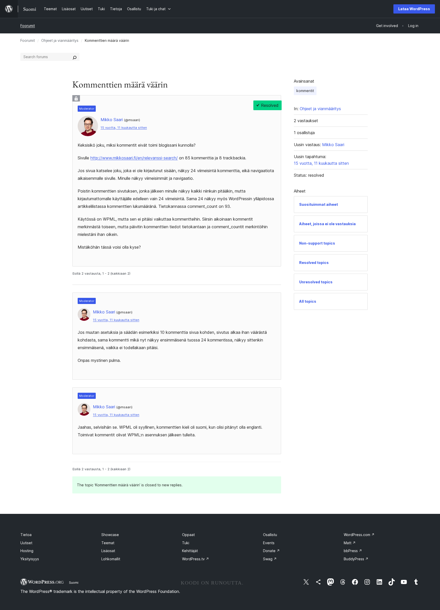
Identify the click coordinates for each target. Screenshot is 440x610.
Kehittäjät (190, 551)
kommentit (305, 90)
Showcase (110, 534)
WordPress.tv (195, 559)
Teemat (107, 543)
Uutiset (26, 543)
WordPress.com (359, 534)
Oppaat (188, 534)
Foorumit (27, 25)
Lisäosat (108, 551)
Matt (350, 543)
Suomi (73, 582)
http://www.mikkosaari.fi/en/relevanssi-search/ (134, 157)
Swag (270, 559)
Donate (271, 551)
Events (268, 543)
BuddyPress (356, 559)
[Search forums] (74, 57)
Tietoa (26, 534)
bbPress (353, 551)
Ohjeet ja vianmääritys (59, 40)
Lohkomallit (110, 559)
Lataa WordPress (414, 9)
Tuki (185, 543)
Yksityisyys (29, 559)
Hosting (26, 551)
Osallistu (270, 534)
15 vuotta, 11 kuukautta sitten (124, 128)
